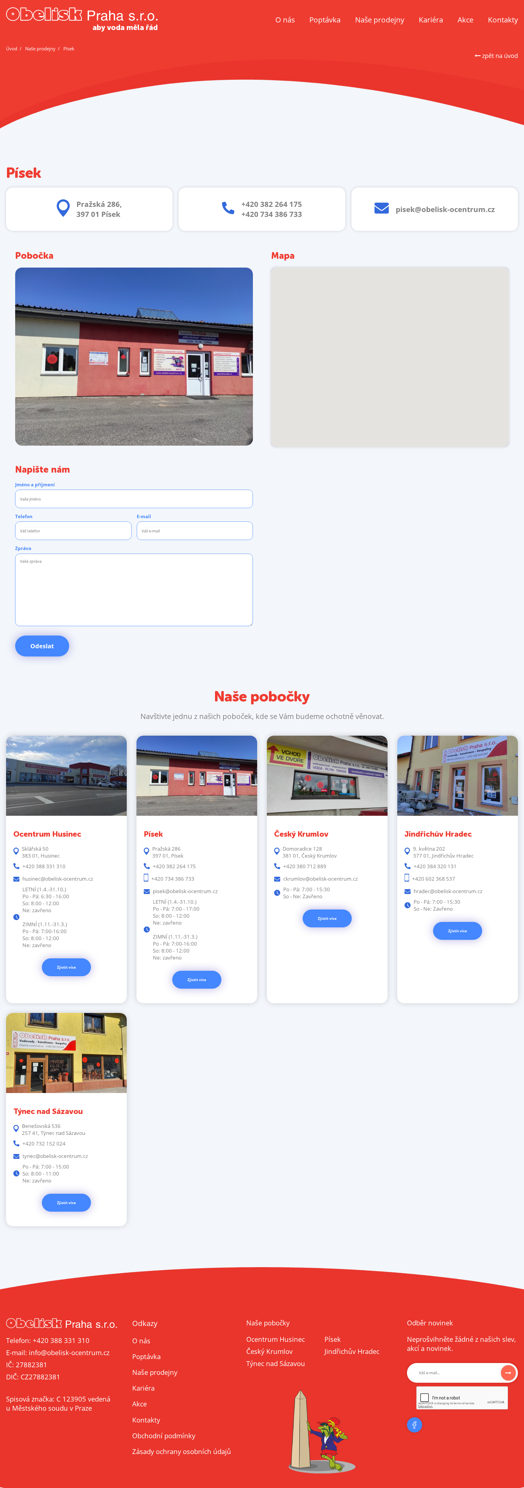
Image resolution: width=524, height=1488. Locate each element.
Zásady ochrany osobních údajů (181, 1451)
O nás (285, 20)
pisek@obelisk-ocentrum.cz (445, 209)
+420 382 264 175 (271, 204)
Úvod (11, 49)
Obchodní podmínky (163, 1435)
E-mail (144, 516)
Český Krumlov (269, 1351)
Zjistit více (66, 967)
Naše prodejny (379, 20)
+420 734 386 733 (271, 214)
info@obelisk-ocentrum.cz (69, 1352)
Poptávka (325, 20)
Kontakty (503, 20)
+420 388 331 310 (61, 1340)
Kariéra (431, 20)
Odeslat (42, 646)
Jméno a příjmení (35, 484)
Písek (332, 1339)
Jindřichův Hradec (351, 1351)
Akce (465, 20)
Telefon (23, 516)
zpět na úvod (499, 56)
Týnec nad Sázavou (275, 1363)
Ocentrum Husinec (275, 1339)
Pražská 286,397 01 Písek (99, 209)
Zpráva (23, 548)
